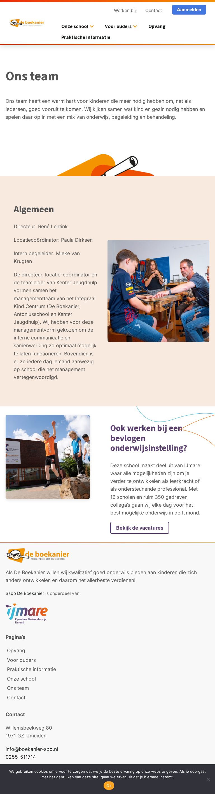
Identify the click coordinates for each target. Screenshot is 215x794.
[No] (208, 779)
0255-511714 (21, 757)
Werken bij (125, 10)
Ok (108, 785)
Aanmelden (189, 9)
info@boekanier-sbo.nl (32, 749)
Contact (153, 10)
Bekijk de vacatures (139, 528)
